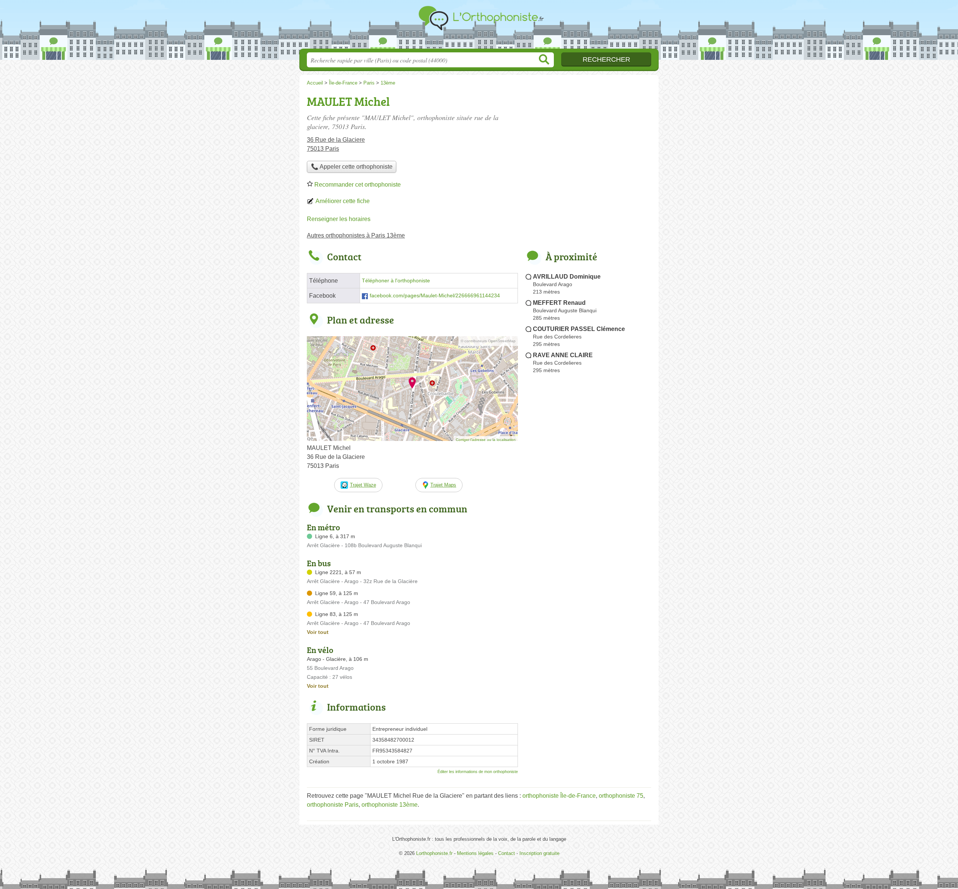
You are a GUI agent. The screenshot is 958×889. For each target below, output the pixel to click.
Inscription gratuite (539, 853)
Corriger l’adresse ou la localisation (486, 440)
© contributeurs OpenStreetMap (488, 341)
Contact (506, 853)
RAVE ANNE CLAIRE (563, 355)
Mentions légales (475, 853)
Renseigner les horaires (338, 219)
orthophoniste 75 (621, 796)
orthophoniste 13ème (389, 804)
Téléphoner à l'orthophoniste (396, 280)
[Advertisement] (588, 550)
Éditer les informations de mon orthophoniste (477, 771)
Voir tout (318, 632)
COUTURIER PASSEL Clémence (579, 329)
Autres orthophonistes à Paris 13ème (356, 235)
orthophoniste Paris (333, 804)
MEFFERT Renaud (559, 303)
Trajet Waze (363, 485)
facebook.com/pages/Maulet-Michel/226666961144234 (435, 295)
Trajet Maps (443, 485)
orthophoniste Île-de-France (559, 796)
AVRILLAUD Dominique (567, 276)
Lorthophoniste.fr (479, 26)
